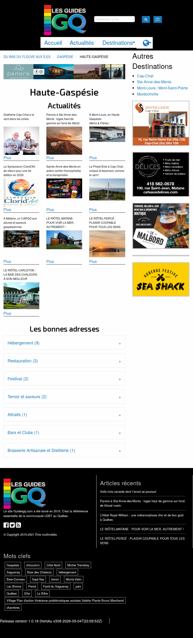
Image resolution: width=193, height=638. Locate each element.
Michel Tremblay (78, 565)
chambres (13, 607)
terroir (55, 579)
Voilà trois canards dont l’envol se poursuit (128, 491)
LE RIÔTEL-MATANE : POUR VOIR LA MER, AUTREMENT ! (142, 529)
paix (78, 586)
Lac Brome (14, 586)
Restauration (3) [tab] (23, 360)
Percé (32, 586)
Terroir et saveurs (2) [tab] (27, 396)
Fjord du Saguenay (55, 586)
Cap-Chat (145, 76)
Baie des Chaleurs (39, 572)
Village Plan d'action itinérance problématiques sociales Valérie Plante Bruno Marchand (65, 600)
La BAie (42, 593)
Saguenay (13, 572)
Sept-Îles (38, 579)
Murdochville (147, 94)
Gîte (27, 593)
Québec (12, 593)
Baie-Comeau (16, 579)
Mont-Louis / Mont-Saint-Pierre (162, 88)
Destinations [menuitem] (117, 42)
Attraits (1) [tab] (17, 414)
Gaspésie (65, 56)
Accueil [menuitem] (53, 42)
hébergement (67, 572)
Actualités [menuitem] (82, 42)
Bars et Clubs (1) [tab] (23, 432)
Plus (7, 157)
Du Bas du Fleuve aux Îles (27, 56)
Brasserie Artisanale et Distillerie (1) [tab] (41, 450)
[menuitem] (145, 43)
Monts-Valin (73, 579)
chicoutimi (33, 565)
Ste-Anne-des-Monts (154, 81)
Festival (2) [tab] (18, 378)
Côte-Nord (53, 565)
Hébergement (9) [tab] (24, 343)
